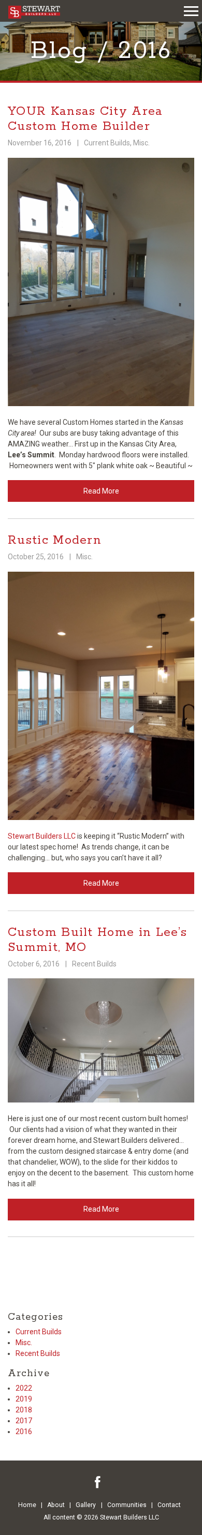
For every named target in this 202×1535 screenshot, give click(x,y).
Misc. (141, 143)
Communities (127, 1505)
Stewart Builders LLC (42, 836)
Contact (169, 1505)
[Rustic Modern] (101, 695)
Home (27, 1505)
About (56, 1505)
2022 (24, 1388)
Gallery (86, 1505)
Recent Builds (94, 964)
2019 (24, 1399)
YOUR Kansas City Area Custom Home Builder (85, 119)
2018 (24, 1410)
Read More (101, 491)
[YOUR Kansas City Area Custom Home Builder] (101, 281)
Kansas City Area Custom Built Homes (34, 12)
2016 (24, 1431)
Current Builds (107, 143)
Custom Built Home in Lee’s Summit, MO (97, 940)
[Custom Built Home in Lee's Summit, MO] (101, 1040)
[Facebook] (97, 1482)
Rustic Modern (55, 540)
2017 (24, 1421)
